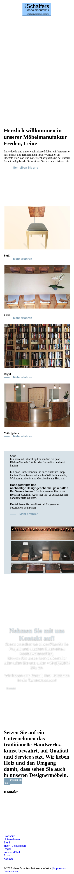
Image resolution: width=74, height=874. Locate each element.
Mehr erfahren (22, 258)
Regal (7, 848)
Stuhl (7, 842)
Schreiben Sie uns (25, 167)
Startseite (9, 836)
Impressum (59, 868)
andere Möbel (12, 852)
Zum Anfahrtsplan (25, 824)
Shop (7, 855)
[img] (37, 9)
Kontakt (8, 858)
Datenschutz (11, 871)
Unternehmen (12, 839)
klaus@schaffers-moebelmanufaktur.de (36, 818)
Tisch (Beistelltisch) (15, 845)
